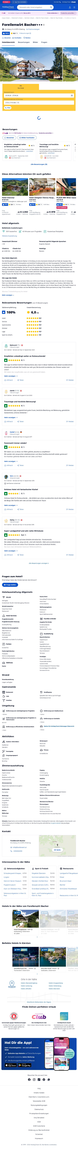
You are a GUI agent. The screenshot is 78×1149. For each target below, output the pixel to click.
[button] (31, 64)
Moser (62, 877)
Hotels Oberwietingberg (29, 983)
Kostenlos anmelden (67, 13)
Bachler (62, 885)
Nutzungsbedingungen (39, 1105)
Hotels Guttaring (26, 986)
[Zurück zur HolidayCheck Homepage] (8, 7)
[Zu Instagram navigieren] (34, 1079)
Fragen (44, 42)
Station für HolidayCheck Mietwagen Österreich (59, 726)
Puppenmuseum (10, 885)
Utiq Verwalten (39, 1118)
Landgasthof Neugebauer (69, 873)
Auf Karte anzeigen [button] (33, 29)
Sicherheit (39, 1134)
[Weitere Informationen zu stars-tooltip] (44, 25)
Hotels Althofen (26, 989)
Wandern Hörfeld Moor (40, 881)
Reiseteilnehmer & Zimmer (13, 99)
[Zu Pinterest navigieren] (44, 1079)
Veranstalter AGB (39, 1101)
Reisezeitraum (9, 92)
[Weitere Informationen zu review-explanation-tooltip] (30, 33)
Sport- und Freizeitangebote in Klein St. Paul (43, 894)
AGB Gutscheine (39, 1126)
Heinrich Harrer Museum (12, 881)
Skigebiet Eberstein (39, 873)
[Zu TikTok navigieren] (39, 1079)
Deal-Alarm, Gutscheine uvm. (39, 1097)
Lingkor (6, 877)
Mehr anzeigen (7, 295)
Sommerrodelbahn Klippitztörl (41, 877)
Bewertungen (24, 42)
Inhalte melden (39, 1093)
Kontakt (56, 2)
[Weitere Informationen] (71, 212)
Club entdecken (52, 13)
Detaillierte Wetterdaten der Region (39, 1002)
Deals (5, 2)
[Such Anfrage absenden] (51, 7)
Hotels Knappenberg (56, 983)
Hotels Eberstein (54, 989)
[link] (70, 7)
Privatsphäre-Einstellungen (39, 1113)
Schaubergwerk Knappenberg (13, 873)
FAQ (39, 1089)
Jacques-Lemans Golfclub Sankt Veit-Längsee (41, 885)
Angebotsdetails (56, 823)
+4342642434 (17, 851)
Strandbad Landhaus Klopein (41, 889)
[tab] (20, 87)
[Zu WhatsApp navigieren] (48, 1079)
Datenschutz (39, 1109)
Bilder (35, 42)
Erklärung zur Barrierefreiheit (39, 1130)
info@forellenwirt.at (20, 847)
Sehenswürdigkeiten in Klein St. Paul (15, 894)
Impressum (39, 1138)
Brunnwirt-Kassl (65, 881)
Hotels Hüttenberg (55, 986)
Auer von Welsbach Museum (13, 889)
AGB (39, 1122)
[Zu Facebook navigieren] (29, 1079)
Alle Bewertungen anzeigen (38, 563)
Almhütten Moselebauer (68, 889)
